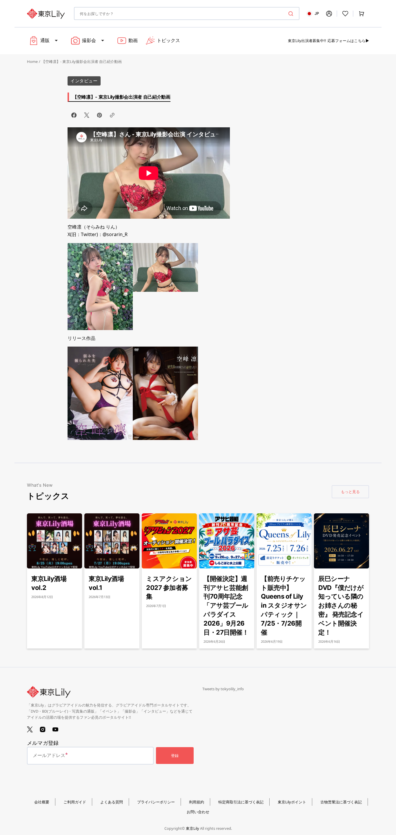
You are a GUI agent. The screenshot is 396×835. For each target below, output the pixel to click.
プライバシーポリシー (156, 802)
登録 (175, 755)
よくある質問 (111, 802)
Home (32, 61)
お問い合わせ (198, 811)
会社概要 (41, 802)
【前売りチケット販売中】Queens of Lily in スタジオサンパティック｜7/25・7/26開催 (284, 605)
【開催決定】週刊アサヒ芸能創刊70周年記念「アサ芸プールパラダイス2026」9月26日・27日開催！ (226, 605)
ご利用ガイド (74, 802)
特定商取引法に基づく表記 (241, 802)
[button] (329, 13)
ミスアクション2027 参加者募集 (169, 587)
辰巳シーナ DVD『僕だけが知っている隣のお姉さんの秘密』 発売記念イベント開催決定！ (341, 605)
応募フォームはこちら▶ (348, 40)
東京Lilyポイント (292, 802)
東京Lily (192, 828)
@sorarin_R (115, 234)
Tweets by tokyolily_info (223, 688)
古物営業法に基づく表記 (341, 802)
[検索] (291, 13)
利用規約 (196, 802)
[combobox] (186, 13)
